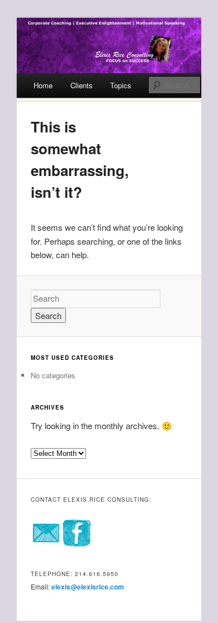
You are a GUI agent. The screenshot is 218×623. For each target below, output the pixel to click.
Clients (81, 85)
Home (43, 85)
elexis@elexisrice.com (87, 587)
